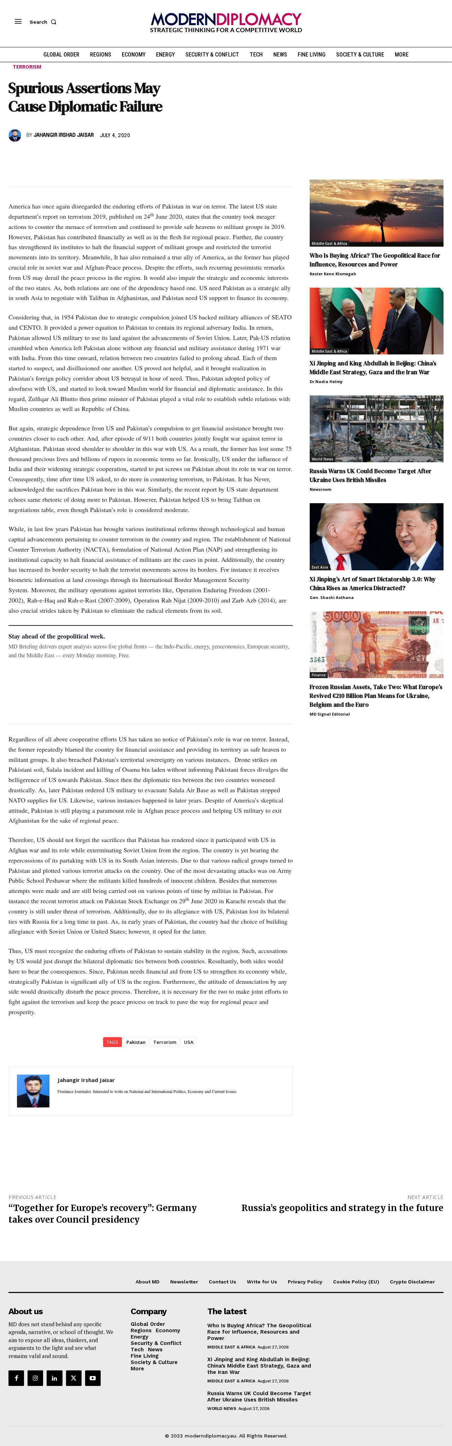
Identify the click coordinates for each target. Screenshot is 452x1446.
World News (322, 459)
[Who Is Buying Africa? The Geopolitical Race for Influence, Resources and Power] (377, 213)
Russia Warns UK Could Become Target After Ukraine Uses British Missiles (371, 475)
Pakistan (135, 1042)
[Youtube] (93, 1378)
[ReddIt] (80, 156)
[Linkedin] (64, 156)
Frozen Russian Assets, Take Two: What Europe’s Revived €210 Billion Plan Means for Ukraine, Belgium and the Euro (376, 696)
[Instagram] (35, 1378)
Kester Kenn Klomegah (333, 273)
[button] (44, 21)
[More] (113, 156)
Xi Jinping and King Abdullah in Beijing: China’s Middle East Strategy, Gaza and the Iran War (373, 367)
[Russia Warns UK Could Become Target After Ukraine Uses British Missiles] (377, 428)
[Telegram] (97, 156)
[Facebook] (15, 156)
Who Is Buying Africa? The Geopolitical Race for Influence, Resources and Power (375, 260)
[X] (32, 156)
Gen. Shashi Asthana (332, 597)
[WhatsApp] (48, 156)
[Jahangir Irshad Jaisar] (15, 135)
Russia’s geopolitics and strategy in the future (343, 1208)
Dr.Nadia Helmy (326, 381)
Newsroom (320, 489)
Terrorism (27, 66)
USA (189, 1042)
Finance (319, 674)
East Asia (320, 567)
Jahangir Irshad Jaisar (64, 135)
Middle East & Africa (329, 243)
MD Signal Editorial (330, 714)
